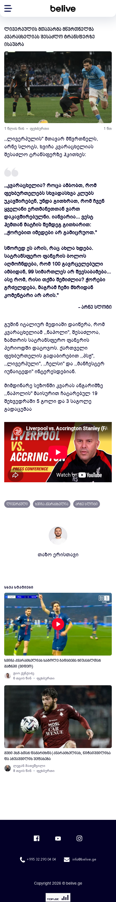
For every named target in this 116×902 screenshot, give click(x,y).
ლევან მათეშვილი (29, 765)
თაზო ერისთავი (58, 554)
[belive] (63, 8)
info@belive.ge (84, 859)
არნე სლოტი (86, 504)
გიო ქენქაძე (23, 673)
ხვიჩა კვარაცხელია (51, 504)
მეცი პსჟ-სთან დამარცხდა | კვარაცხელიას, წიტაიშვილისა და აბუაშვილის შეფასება (57, 756)
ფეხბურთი (39, 128)
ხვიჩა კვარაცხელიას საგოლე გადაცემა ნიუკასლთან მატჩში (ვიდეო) (52, 664)
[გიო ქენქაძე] (7, 675)
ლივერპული (17, 504)
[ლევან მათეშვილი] (7, 768)
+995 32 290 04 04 (41, 859)
